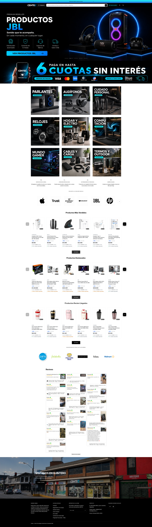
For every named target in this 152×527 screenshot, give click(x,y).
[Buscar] (106, 5)
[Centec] (32, 5)
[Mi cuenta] (119, 5)
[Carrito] (123, 5)
